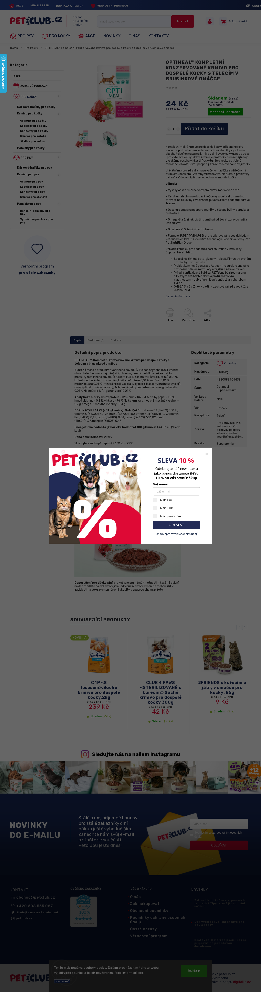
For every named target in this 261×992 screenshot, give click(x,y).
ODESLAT (176, 525)
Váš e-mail (160, 484)
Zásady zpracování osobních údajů (176, 534)
